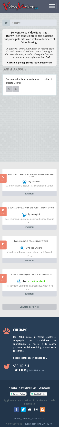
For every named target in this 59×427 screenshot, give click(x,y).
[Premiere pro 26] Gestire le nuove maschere (31, 274)
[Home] (6, 23)
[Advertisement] (29, 129)
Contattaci (44, 387)
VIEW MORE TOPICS (29, 306)
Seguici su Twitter (29, 368)
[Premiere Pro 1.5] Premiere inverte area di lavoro (31, 208)
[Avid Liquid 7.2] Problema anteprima (31, 241)
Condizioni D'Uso (28, 387)
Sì (9, 89)
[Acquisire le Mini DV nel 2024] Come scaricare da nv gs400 (31, 175)
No (15, 89)
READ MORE (29, 194)
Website (13, 387)
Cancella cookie (14, 423)
